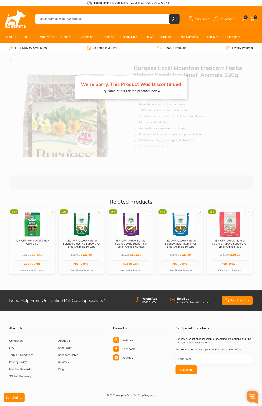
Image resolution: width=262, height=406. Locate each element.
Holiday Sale (128, 37)
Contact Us (16, 340)
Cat (24, 37)
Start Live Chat (240, 300)
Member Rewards (20, 369)
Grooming (87, 37)
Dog (9, 37)
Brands (166, 37)
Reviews (63, 362)
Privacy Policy (18, 362)
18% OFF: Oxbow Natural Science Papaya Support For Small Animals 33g (229, 243)
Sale (107, 37)
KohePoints (65, 347)
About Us (64, 340)
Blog (61, 369)
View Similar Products (32, 270)
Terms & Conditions (21, 354)
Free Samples (188, 37)
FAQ (11, 347)
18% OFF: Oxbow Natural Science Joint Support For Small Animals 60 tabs (131, 243)
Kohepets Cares (68, 354)
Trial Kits (212, 37)
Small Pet (44, 37)
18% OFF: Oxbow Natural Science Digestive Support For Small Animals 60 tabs (81, 243)
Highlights (233, 37)
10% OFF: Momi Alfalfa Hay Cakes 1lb (32, 242)
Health (65, 37)
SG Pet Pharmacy (20, 376)
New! (149, 37)
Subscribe (186, 369)
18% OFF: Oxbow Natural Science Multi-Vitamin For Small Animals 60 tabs (180, 243)
